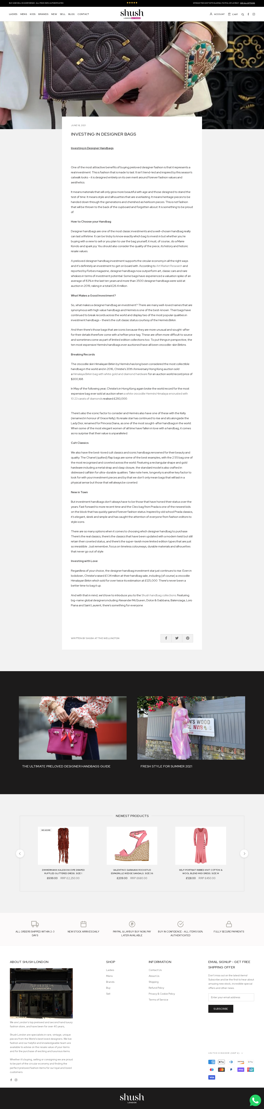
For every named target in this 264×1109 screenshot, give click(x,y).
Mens (23, 14)
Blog (71, 14)
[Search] (243, 14)
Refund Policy (156, 987)
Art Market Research (169, 266)
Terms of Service (158, 999)
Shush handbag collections (159, 595)
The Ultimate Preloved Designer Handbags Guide (66, 766)
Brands (43, 14)
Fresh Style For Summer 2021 (166, 766)
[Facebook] (248, 14)
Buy (108, 987)
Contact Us (155, 970)
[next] (244, 853)
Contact (83, 14)
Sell (62, 14)
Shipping (154, 981)
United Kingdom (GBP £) (224, 1053)
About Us (154, 976)
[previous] (20, 853)
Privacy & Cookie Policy (162, 993)
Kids (32, 14)
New (54, 14)
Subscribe (221, 1008)
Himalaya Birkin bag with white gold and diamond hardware (110, 374)
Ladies (13, 14)
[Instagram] (254, 14)
